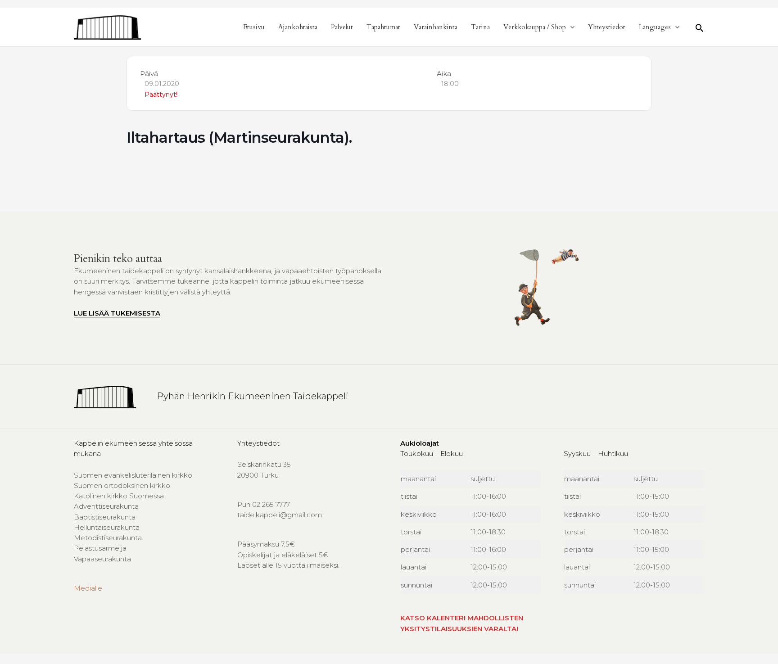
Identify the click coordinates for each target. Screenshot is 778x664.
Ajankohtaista (297, 27)
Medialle (88, 588)
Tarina (480, 27)
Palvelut (342, 27)
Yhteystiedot (606, 27)
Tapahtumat (383, 27)
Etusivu (254, 27)
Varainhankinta (435, 27)
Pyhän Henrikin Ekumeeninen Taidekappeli (252, 396)
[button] (570, 27)
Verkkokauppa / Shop (534, 27)
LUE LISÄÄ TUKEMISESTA (117, 313)
